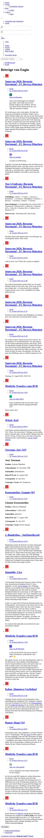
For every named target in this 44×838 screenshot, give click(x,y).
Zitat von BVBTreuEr (16, 649)
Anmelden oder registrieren (14, 21)
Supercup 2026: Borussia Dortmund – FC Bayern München (23, 83)
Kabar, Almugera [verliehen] (21, 689)
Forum (7, 47)
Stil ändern (5, 827)
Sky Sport (27, 734)
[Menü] (2, 18)
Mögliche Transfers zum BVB (21, 386)
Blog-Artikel (9, 51)
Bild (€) (20, 813)
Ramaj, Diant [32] (15, 722)
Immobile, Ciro (13, 572)
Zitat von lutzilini (15, 157)
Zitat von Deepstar (15, 97)
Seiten (7, 45)
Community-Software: (17, 836)
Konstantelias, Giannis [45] (20, 492)
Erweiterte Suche (11, 55)
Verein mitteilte (23, 586)
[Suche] (2, 36)
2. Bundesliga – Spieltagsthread (22, 535)
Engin (11, 89)
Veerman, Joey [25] (15, 449)
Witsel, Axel (11, 420)
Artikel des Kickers (17, 705)
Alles (7, 42)
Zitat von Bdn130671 (16, 399)
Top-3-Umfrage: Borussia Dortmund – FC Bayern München (23, 185)
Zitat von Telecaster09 (16, 767)
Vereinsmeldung (36, 703)
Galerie (7, 49)
